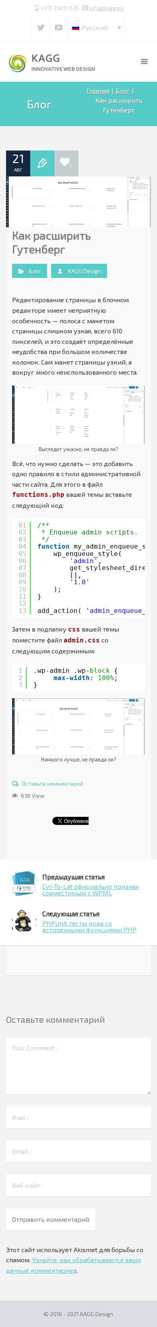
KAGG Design (84, 270)
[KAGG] (52, 62)
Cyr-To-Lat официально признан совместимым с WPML (90, 885)
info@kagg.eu (106, 7)
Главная (98, 90)
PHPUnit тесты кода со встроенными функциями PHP (89, 921)
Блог (123, 90)
